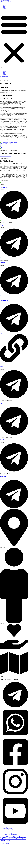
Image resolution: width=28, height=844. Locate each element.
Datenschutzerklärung (7, 828)
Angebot (4, 5)
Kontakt (4, 8)
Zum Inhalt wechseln (4, 0)
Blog (4, 7)
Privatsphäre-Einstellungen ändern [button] (10, 829)
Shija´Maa (3, 476)
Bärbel (2, 439)
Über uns (4, 6)
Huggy (2, 225)
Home (4, 4)
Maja (1, 366)
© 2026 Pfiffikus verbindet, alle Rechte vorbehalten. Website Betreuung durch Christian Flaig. (13, 838)
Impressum (5, 827)
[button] (14, 39)
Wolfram (2, 262)
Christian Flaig (4, 300)
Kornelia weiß (3, 187)
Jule (1, 403)
